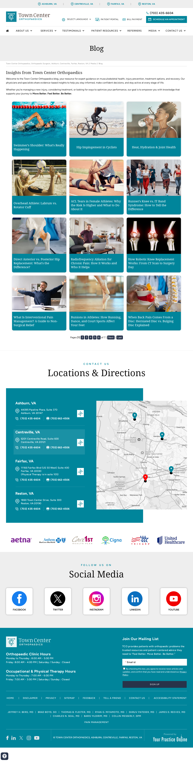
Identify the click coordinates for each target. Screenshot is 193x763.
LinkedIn (135, 609)
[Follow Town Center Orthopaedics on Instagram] (29, 738)
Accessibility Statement (170, 698)
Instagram (96, 609)
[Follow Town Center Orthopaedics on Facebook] (7, 738)
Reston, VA (148, 4)
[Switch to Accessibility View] (4, 756)
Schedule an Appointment (169, 19)
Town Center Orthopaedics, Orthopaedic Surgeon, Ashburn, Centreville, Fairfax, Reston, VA (47, 64)
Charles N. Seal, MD (66, 716)
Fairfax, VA (117, 4)
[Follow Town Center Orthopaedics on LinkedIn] (13, 738)
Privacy (51, 698)
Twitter (58, 609)
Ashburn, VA (49, 4)
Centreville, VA (83, 4)
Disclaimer (30, 698)
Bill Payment (134, 19)
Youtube (173, 609)
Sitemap (69, 698)
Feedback (89, 698)
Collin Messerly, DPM (126, 716)
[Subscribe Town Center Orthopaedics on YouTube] (36, 738)
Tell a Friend (112, 698)
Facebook (19, 609)
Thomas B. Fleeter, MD (76, 712)
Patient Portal (110, 19)
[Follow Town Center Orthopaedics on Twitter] (21, 738)
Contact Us (96, 363)
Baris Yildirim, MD (95, 716)
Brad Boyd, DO (47, 712)
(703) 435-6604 (162, 13)
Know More (39, 141)
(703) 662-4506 (60, 418)
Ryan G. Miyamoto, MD (109, 712)
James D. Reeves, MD (172, 712)
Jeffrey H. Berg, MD (20, 712)
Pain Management (96, 722)
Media (93, 64)
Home (8, 30)
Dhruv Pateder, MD (141, 712)
